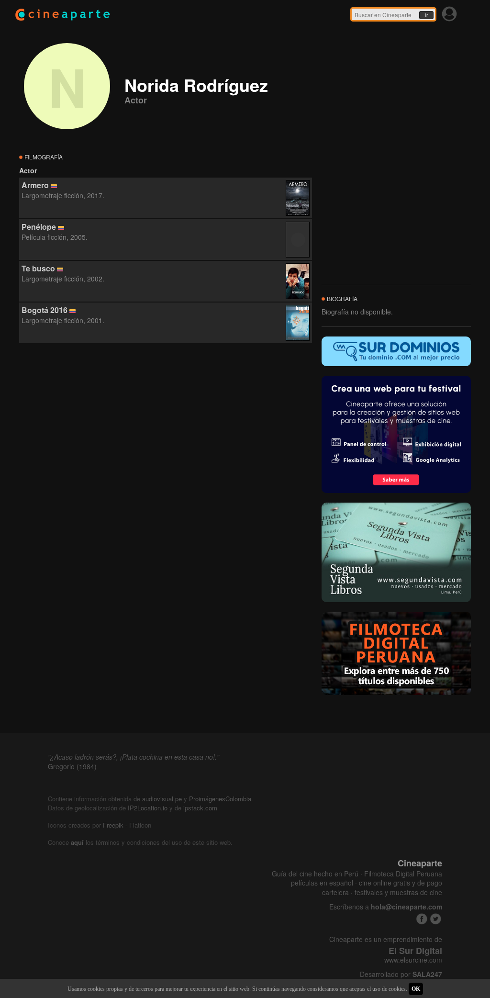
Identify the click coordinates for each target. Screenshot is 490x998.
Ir (426, 15)
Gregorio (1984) (72, 766)
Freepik (113, 825)
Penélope (39, 226)
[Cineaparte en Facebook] (422, 919)
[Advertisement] (165, 430)
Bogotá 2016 (44, 309)
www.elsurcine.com (413, 959)
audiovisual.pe (162, 798)
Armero (35, 185)
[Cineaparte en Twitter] (436, 919)
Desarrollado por (401, 974)
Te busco (38, 268)
